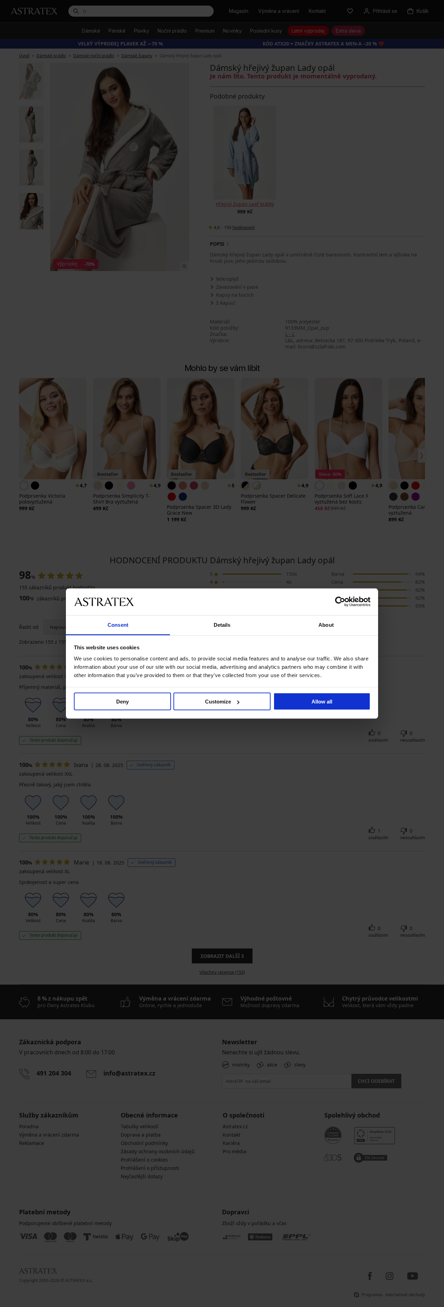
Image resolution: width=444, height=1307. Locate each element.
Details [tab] (222, 624)
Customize (218, 702)
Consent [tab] (118, 624)
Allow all (321, 702)
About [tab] (326, 624)
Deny (122, 702)
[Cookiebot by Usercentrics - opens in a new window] (340, 602)
